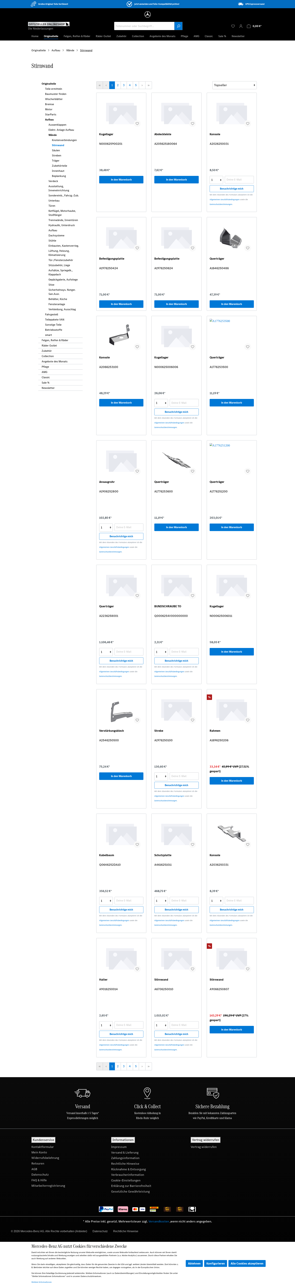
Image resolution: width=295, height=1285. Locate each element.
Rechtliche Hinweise (125, 1164)
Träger (55, 160)
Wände (52, 135)
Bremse (49, 104)
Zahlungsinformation (125, 1158)
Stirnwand (58, 145)
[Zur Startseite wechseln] (48, 26)
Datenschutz (40, 1175)
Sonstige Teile (53, 324)
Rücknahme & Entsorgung (128, 1169)
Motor (48, 109)
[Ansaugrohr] (121, 460)
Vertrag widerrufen (204, 1147)
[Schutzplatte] (176, 833)
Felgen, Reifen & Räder (55, 340)
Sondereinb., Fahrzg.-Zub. (63, 195)
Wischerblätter (54, 99)
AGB (34, 1169)
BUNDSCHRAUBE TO (167, 606)
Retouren (37, 1163)
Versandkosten (159, 1221)
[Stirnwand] (176, 958)
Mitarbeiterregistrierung (48, 1186)
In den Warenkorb (121, 179)
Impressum (119, 1147)
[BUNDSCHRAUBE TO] (176, 585)
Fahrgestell (51, 314)
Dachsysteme (56, 235)
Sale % (46, 382)
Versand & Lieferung (124, 1152)
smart (48, 335)
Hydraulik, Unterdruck (61, 225)
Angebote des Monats (54, 361)
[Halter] (121, 958)
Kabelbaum (106, 855)
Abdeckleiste (162, 134)
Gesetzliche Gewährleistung (130, 1191)
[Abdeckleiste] (176, 113)
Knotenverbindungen (64, 140)
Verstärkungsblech (111, 731)
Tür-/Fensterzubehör (60, 260)
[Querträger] (232, 237)
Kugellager (106, 134)
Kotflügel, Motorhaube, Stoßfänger (62, 213)
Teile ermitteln (53, 89)
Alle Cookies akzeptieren (247, 1263)
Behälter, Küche (57, 299)
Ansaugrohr (107, 482)
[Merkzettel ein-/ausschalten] (137, 123)
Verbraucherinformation (127, 1175)
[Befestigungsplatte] (121, 237)
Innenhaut (58, 171)
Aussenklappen (57, 124)
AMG (44, 372)
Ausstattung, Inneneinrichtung (58, 188)
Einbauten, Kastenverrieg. (63, 245)
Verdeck (53, 181)
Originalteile (49, 83)
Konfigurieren (215, 1263)
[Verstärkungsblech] (121, 709)
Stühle (52, 240)
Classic (46, 377)
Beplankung (59, 176)
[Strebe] (176, 709)
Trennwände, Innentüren (63, 220)
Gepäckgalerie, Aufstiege (63, 279)
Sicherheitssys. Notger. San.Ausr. (62, 292)
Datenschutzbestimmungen (221, 204)
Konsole (215, 134)
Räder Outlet (49, 345)
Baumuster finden (55, 94)
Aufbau (49, 119)
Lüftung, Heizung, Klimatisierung (58, 253)
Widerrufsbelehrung (45, 1158)
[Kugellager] (121, 113)
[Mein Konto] (241, 26)
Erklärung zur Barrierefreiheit (131, 1186)
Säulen (56, 150)
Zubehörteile (59, 166)
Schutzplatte (162, 855)
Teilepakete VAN (54, 319)
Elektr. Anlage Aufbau (61, 130)
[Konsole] (232, 113)
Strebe (158, 731)
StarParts (50, 114)
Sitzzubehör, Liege (59, 265)
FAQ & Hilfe (39, 1180)
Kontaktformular (42, 1147)
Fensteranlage (56, 304)
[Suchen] (178, 26)
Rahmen (215, 731)
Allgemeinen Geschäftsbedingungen (225, 199)
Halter (103, 980)
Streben (56, 155)
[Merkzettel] (233, 26)
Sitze (51, 284)
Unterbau (54, 200)
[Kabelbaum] (121, 833)
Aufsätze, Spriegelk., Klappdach (60, 272)
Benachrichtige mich (231, 188)
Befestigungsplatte (111, 259)
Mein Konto (39, 1152)
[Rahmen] (232, 709)
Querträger (217, 259)
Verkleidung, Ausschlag (62, 309)
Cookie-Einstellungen (126, 1180)
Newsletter (48, 388)
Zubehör (47, 351)
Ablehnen (194, 1263)
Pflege (45, 367)
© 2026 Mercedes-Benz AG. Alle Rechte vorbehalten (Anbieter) (49, 1231)
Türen (51, 206)
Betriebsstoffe (53, 330)
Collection (48, 356)
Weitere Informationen (41, 1282)
